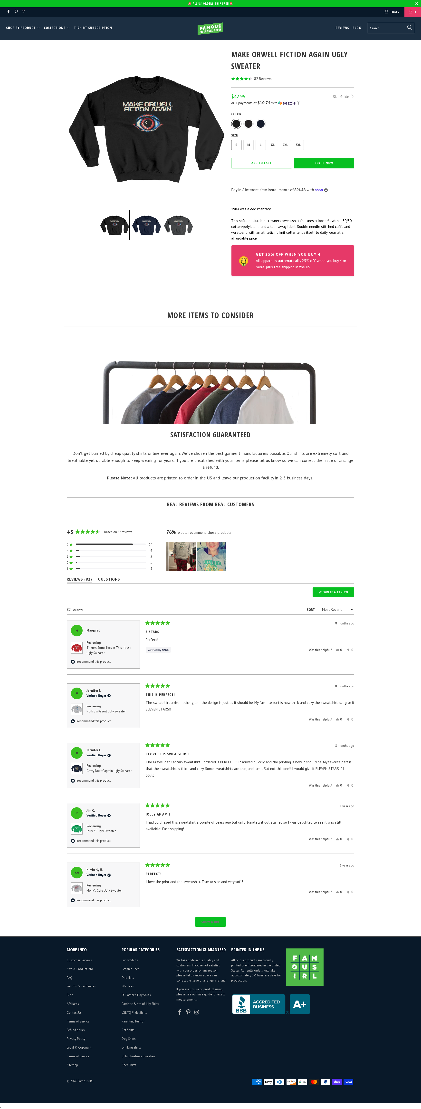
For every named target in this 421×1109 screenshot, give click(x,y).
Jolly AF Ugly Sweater (101, 831)
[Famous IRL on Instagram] (23, 12)
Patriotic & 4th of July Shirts (140, 1004)
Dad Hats (128, 978)
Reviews (342, 27)
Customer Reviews (79, 960)
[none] (115, 225)
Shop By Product (21, 27)
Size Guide (341, 96)
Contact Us (74, 1013)
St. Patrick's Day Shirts (136, 995)
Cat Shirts (128, 1030)
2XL (285, 145)
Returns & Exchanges (81, 986)
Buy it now (324, 163)
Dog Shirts (129, 1039)
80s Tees (128, 986)
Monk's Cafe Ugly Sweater (104, 890)
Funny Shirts (130, 960)
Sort (311, 610)
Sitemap (72, 1065)
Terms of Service (78, 1021)
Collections (55, 27)
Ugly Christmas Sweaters (138, 1056)
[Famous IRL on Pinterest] (16, 12)
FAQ (69, 978)
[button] (292, 79)
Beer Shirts (129, 1065)
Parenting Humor (133, 1021)
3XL (298, 145)
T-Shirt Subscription (93, 27)
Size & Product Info (80, 969)
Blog (357, 27)
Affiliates (73, 1004)
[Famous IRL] (210, 28)
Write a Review (338, 593)
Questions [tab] (109, 580)
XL (273, 145)
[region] (196, 556)
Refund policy (76, 1030)
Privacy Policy (76, 1039)
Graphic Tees (130, 969)
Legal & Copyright (79, 1047)
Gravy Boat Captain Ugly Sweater (109, 771)
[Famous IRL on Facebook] (8, 12)
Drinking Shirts (131, 1047)
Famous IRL (85, 1081)
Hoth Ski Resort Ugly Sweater (106, 711)
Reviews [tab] (79, 580)
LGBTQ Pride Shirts (134, 1013)
